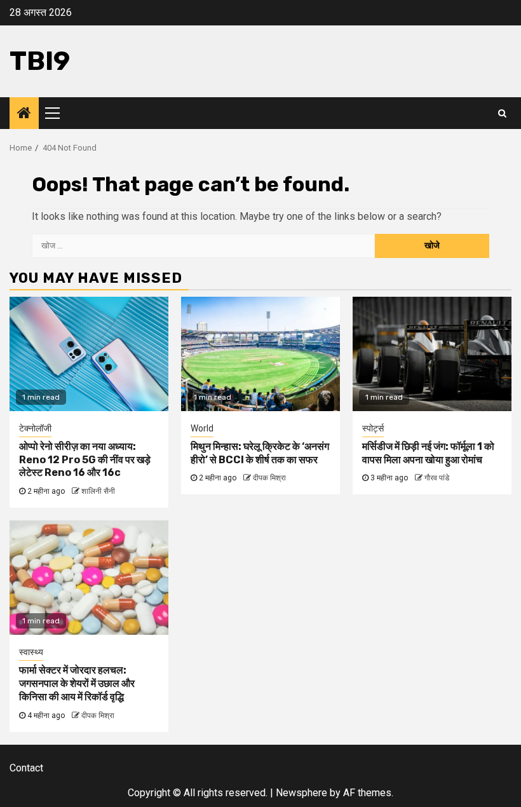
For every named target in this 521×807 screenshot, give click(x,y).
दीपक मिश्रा (269, 477)
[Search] (502, 113)
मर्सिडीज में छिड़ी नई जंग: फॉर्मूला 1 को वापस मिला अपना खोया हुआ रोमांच (428, 453)
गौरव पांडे (436, 477)
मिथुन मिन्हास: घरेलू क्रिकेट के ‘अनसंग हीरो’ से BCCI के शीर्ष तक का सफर (260, 453)
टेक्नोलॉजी (35, 428)
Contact (26, 768)
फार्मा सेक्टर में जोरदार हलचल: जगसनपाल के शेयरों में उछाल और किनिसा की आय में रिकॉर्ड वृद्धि (77, 683)
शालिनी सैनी (98, 491)
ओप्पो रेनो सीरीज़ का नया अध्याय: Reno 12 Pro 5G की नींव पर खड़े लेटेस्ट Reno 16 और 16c (85, 459)
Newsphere (301, 793)
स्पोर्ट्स (373, 428)
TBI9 (40, 61)
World (202, 428)
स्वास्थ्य (31, 652)
